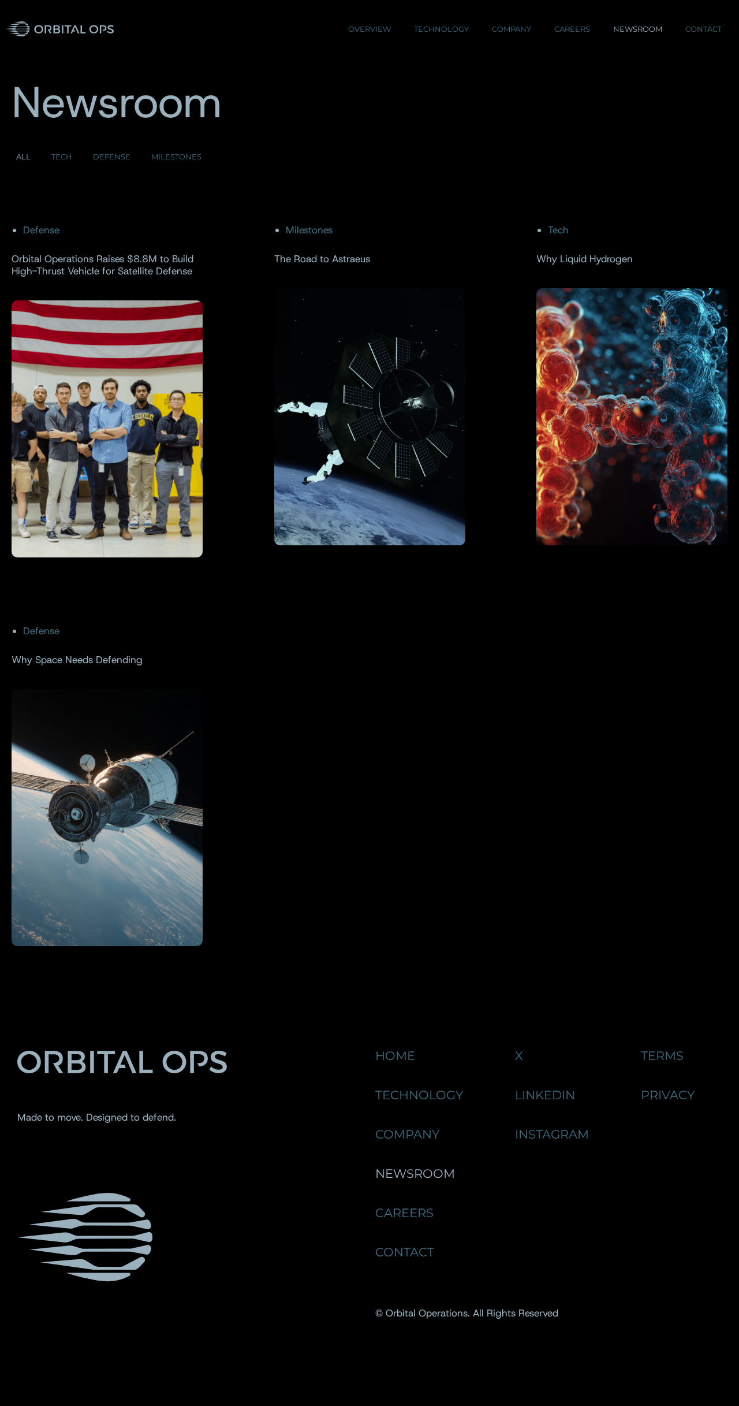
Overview (369, 29)
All (23, 156)
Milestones (176, 156)
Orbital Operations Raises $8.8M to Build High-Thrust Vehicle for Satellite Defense (102, 264)
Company (511, 29)
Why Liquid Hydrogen (584, 258)
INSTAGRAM (552, 1134)
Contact (703, 29)
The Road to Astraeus (322, 258)
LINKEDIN (545, 1095)
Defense (111, 156)
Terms (662, 1055)
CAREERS (404, 1213)
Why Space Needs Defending (77, 659)
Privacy (668, 1095)
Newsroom (637, 29)
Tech (61, 156)
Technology (441, 29)
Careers (572, 29)
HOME (395, 1055)
